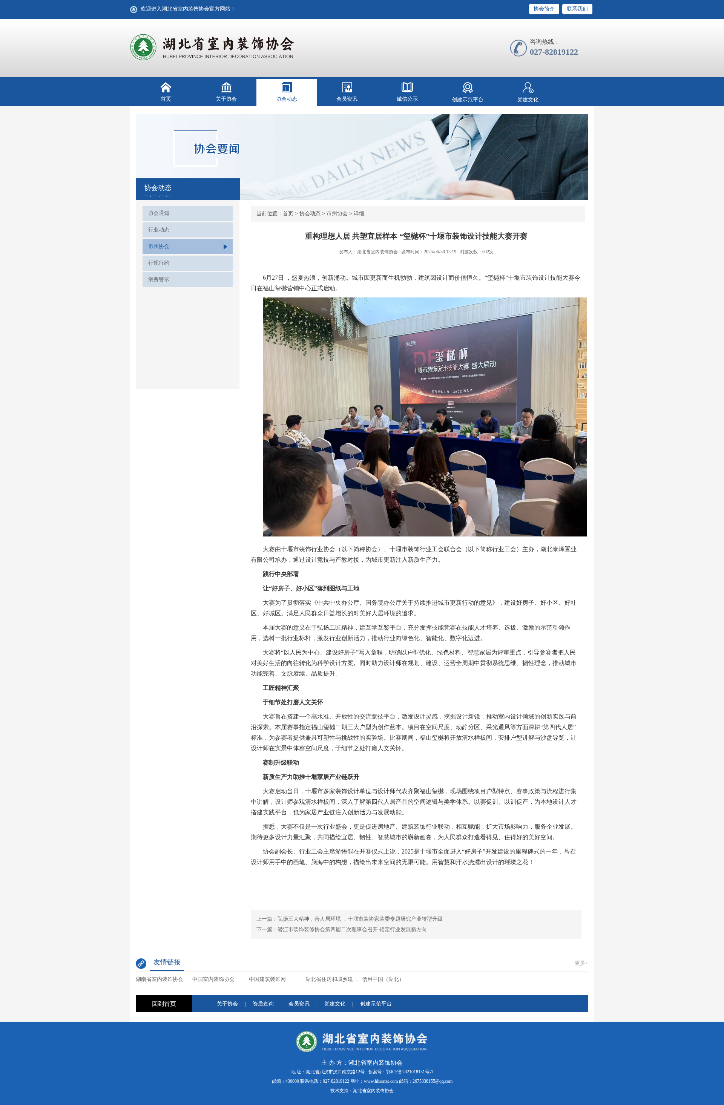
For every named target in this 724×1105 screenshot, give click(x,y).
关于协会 (226, 99)
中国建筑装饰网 (267, 979)
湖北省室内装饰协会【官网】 (212, 47)
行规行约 (158, 263)
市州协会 (158, 246)
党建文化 (527, 100)
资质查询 (263, 1004)
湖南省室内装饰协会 (159, 979)
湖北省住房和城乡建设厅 (333, 979)
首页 (166, 99)
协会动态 (286, 99)
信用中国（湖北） (383, 979)
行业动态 (158, 230)
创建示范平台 (467, 100)
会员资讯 (346, 99)
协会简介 (544, 9)
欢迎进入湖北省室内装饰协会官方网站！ (188, 9)
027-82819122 (336, 1081)
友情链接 (167, 962)
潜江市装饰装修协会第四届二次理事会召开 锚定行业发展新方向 (352, 929)
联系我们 (577, 9)
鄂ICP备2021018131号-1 (409, 1071)
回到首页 (164, 1004)
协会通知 (158, 213)
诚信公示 (407, 99)
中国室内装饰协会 (213, 979)
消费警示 (158, 279)
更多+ (581, 963)
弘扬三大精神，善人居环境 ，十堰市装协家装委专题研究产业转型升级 (360, 919)
